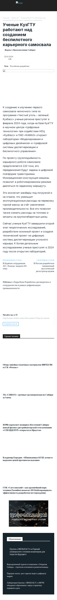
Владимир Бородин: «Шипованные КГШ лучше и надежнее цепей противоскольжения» (28, 458)
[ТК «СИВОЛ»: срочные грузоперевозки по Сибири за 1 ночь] (28, 382)
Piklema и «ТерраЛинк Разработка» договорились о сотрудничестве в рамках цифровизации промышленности (27, 284)
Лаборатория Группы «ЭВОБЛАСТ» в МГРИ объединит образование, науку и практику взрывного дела (25, 585)
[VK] (28, 299)
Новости (15, 18)
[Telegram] (28, 305)
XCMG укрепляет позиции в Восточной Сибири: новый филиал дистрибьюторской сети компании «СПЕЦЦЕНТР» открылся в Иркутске (27, 427)
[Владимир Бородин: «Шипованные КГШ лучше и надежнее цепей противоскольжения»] (28, 445)
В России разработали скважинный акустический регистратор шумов (44, 267)
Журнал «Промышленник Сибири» (20, 50)
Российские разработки (19, 66)
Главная (6, 18)
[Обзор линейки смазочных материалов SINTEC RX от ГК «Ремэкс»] (28, 352)
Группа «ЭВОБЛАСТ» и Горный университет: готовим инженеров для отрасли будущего (27, 551)
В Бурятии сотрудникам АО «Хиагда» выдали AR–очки (15, 266)
